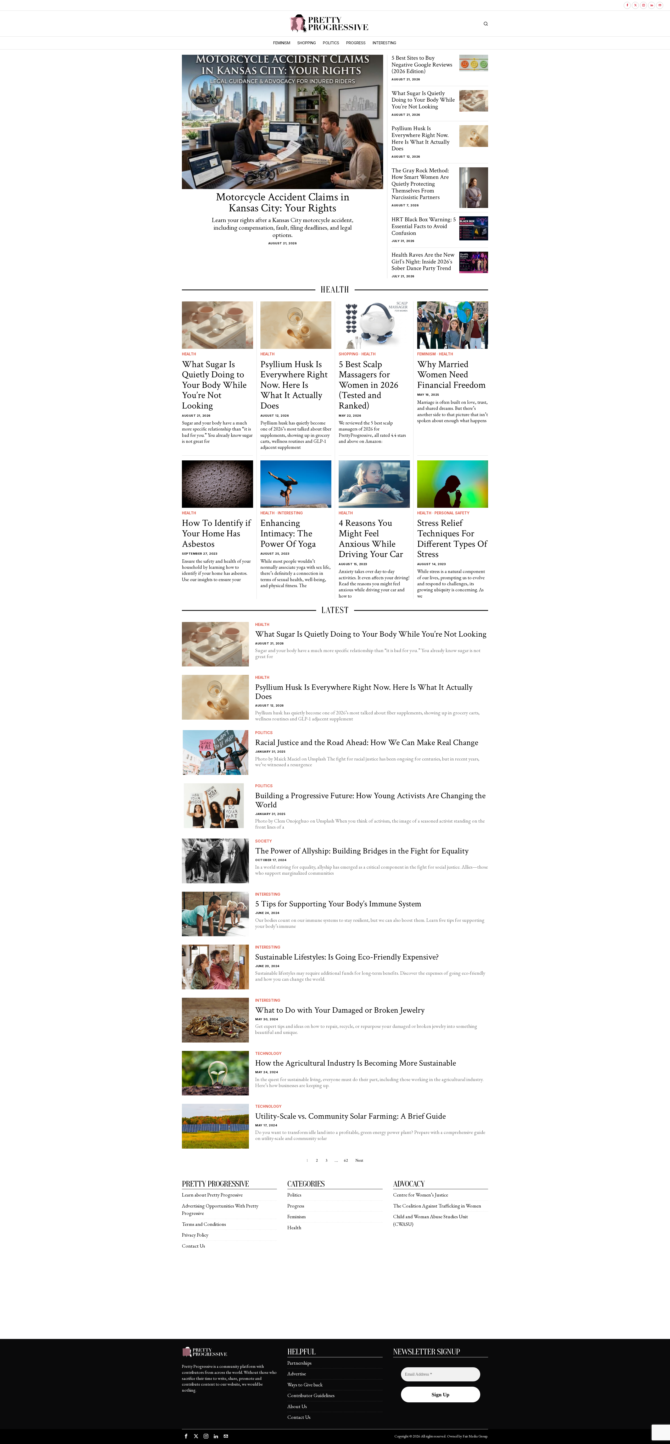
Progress (295, 1206)
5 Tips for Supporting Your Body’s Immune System (338, 903)
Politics (264, 732)
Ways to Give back (305, 1384)
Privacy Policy (195, 1235)
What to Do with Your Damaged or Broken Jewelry (340, 1010)
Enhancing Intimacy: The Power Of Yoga (288, 533)
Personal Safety (452, 513)
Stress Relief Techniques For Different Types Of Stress (452, 538)
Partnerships (299, 1363)
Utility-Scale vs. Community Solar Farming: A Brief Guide (350, 1116)
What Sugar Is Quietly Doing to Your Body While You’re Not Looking (423, 100)
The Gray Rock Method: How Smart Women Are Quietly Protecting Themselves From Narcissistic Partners (420, 184)
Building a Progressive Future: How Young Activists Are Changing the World (370, 800)
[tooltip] (627, 5)
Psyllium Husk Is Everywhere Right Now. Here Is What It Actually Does (420, 138)
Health (189, 354)
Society (263, 841)
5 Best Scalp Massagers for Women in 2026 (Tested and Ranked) (368, 385)
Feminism (426, 354)
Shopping (348, 354)
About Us (297, 1406)
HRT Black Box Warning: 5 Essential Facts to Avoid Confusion (424, 226)
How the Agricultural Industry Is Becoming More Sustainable (355, 1063)
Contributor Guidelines (310, 1395)
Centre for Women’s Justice (420, 1195)
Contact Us (193, 1246)
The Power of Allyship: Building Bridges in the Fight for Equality (361, 851)
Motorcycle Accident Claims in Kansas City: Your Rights (282, 203)
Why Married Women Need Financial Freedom (451, 374)
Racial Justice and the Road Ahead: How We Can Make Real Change (366, 742)
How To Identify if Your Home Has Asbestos (216, 533)
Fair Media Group (475, 1436)
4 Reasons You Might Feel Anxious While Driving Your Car (371, 538)
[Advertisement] (335, 1302)
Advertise (296, 1373)
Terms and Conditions (204, 1224)
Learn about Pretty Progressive (212, 1195)
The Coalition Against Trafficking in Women (437, 1206)
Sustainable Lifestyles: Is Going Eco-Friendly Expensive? (347, 957)
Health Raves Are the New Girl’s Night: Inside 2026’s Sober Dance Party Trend (423, 262)
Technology (268, 1053)
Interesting (290, 513)
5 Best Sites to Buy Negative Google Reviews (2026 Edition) (422, 65)
